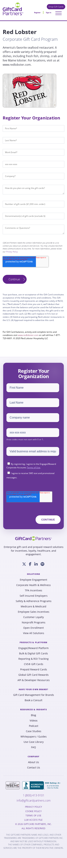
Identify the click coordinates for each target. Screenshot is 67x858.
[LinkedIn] (36, 564)
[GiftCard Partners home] (33, 538)
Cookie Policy (33, 811)
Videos (34, 720)
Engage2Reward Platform (33, 648)
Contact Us (33, 767)
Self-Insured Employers (34, 595)
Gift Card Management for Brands (33, 695)
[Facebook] (30, 564)
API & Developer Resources (34, 680)
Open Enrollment (33, 627)
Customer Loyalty (33, 617)
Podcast (33, 726)
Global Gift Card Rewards (33, 674)
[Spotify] (42, 564)
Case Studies (33, 731)
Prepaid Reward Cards (33, 669)
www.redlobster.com (28, 335)
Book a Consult (33, 700)
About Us (33, 762)
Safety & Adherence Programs (33, 601)
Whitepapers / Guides (34, 736)
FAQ (33, 747)
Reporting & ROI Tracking (33, 658)
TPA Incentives (33, 590)
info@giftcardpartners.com (34, 800)
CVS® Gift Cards (33, 664)
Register (37, 12)
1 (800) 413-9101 (33, 795)
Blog (33, 715)
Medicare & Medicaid (33, 606)
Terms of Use (33, 467)
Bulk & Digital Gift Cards (33, 653)
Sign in (48, 12)
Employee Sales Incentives (33, 611)
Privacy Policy (12, 251)
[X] (24, 564)
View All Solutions (33, 633)
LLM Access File (33, 819)
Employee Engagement (33, 579)
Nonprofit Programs (33, 622)
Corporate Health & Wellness (33, 585)
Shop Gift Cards (56, 6)
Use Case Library (34, 742)
